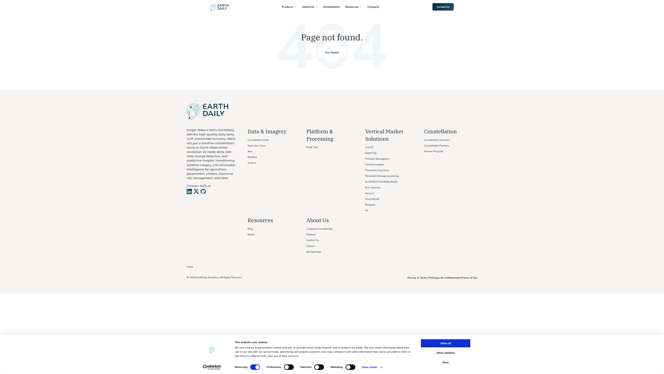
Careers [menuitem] (310, 246)
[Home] (219, 7)
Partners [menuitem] (311, 234)
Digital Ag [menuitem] (370, 152)
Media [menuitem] (251, 234)
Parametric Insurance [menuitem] (377, 170)
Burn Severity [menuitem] (372, 187)
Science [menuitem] (252, 162)
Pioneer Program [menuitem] (433, 151)
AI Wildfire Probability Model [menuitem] (381, 181)
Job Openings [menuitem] (313, 251)
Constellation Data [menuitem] (258, 139)
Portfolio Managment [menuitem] (377, 158)
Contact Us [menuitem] (312, 240)
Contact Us (443, 6)
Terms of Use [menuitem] (469, 277)
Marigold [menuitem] (370, 204)
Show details (369, 367)
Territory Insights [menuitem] (374, 164)
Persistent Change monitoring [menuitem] (382, 175)
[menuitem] (289, 7)
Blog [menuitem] (250, 228)
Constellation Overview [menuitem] (437, 139)
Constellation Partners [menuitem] (436, 145)
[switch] (289, 367)
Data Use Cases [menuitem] (257, 145)
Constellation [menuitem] (331, 6)
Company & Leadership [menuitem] (319, 228)
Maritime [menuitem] (252, 157)
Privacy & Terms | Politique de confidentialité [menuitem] (435, 277)
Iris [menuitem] (366, 210)
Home (190, 266)
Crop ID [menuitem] (369, 147)
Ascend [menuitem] (369, 193)
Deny (445, 362)
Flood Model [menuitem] (372, 199)
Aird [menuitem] (250, 151)
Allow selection (445, 352)
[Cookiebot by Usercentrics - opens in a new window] (212, 367)
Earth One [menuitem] (312, 147)
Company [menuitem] (373, 6)
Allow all (445, 343)
